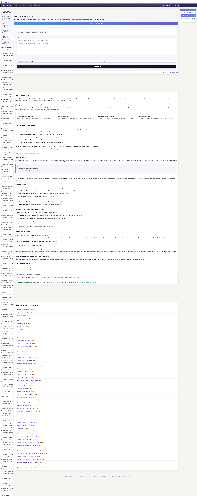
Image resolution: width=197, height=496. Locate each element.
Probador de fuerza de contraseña (7, 357)
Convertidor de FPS (6, 171)
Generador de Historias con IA (24, 431)
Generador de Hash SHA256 (7, 278)
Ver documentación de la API (89, 282)
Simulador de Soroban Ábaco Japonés (7, 476)
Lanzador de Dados (6, 449)
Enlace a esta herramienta (186, 12)
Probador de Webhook (22, 354)
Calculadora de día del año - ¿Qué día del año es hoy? (7, 55)
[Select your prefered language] (175, 5)
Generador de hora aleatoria (7, 266)
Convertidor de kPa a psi (7, 77)
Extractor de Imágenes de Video (7, 106)
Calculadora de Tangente (7, 447)
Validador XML (20, 326)
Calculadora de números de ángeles (7, 444)
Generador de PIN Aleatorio (7, 410)
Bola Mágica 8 (4, 128)
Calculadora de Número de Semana (7, 130)
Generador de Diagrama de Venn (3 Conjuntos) (7, 408)
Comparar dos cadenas (22, 315)
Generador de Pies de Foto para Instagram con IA (29, 450)
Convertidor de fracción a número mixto (7, 309)
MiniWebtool (65, 277)
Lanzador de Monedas (6, 227)
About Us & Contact (128, 476)
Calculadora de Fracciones (7, 237)
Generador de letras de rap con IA (25, 439)
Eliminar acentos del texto (7, 63)
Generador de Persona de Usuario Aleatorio (7, 287)
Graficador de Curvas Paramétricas (7, 415)
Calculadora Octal (5, 135)
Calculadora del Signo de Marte (7, 275)
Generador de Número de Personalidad (7, 488)
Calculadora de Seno (6, 336)
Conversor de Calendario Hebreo (7, 352)
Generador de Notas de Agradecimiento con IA (28, 467)
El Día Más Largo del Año (6, 19)
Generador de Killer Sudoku (7, 377)
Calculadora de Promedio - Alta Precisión (7, 137)
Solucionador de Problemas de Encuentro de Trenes (6, 30)
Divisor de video (5, 323)
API (102, 476)
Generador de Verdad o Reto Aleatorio (7, 427)
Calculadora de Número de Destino (7, 307)
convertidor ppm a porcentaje (7, 125)
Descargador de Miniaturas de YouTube (7, 101)
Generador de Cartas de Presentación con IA (28, 442)
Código (22, 32)
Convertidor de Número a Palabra (7, 268)
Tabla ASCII (20, 352)
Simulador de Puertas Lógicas (7, 251)
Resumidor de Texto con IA (23, 425)
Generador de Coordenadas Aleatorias (7, 369)
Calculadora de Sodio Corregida (7, 468)
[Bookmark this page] (178, 5)
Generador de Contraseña (7, 181)
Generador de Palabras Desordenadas (7, 152)
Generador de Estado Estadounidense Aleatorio (7, 285)
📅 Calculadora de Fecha (7, 60)
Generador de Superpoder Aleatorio (7, 215)
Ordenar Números (5, 154)
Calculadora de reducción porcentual (7, 239)
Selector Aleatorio (5, 142)
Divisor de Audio (5, 169)
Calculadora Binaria (6, 403)
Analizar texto (97, 66)
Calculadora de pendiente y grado (7, 234)
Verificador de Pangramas (23, 385)
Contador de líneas (5, 224)
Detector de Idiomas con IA (23, 320)
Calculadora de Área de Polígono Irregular (7, 217)
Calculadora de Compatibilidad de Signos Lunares (7, 328)
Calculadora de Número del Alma (7, 174)
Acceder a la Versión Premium (188, 18)
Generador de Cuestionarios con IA (25, 419)
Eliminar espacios (5, 118)
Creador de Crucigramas (7, 321)
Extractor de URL (5, 396)
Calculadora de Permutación (7, 198)
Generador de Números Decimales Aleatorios (7, 176)
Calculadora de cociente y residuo (7, 205)
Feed (95, 476)
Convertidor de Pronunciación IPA (25, 394)
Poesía (28, 32)
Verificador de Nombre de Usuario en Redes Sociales (7, 256)
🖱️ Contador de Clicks (6, 140)
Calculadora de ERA (6, 367)
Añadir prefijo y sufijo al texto (7, 394)
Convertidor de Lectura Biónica (24, 312)
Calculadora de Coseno (7, 333)
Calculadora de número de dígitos (7, 413)
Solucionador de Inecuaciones (7, 464)
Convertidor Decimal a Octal (7, 374)
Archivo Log (43, 32)
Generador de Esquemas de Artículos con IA (27, 366)
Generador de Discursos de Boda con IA (26, 465)
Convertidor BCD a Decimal (7, 456)
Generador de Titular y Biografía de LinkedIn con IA (29, 448)
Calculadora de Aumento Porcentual (7, 258)
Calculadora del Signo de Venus (7, 72)
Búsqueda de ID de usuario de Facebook (7, 87)
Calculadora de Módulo (6, 229)
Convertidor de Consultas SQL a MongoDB (27, 380)
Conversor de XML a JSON (23, 377)
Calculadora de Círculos (7, 210)
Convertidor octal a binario (7, 355)
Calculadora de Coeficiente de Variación (7, 200)
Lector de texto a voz (22, 329)
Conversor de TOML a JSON (24, 371)
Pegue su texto (20, 37)
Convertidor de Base (6, 466)
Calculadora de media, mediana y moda (7, 432)
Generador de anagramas (23, 309)
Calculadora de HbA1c (6, 96)
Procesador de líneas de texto (24, 323)
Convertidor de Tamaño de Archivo (7, 280)
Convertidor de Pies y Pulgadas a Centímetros (7, 75)
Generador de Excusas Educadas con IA (26, 400)
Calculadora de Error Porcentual (7, 241)
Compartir (168, 5)
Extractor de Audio (5, 365)
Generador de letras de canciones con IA (27, 436)
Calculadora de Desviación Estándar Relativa (7, 104)
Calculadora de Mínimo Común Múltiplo (7, 485)
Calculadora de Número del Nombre (7, 84)
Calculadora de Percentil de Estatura (7, 123)
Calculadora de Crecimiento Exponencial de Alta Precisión (7, 302)
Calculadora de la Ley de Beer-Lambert (6, 36)
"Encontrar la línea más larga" (23, 277)
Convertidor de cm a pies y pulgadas (7, 67)
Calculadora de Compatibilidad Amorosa (7, 65)
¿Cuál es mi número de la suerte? (7, 157)
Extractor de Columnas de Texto (25, 332)
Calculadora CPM (5, 188)
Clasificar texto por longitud (6, 26)
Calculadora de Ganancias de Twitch (7, 483)
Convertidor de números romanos (7, 297)
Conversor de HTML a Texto (7, 360)
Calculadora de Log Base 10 (7, 381)
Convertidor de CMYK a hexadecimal (7, 406)
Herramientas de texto (7, 5)
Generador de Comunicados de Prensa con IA (28, 462)
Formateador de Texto (6, 186)
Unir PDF (3, 398)
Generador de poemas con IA (24, 434)
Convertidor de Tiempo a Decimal (7, 193)
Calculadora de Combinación (7, 113)
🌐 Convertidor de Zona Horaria (7, 282)
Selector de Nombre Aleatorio (7, 92)
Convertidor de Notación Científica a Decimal (7, 338)
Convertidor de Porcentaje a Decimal (7, 481)
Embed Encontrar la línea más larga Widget (170, 72)
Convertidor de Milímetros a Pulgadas (7, 439)
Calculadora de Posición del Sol (7, 232)
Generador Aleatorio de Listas (7, 133)
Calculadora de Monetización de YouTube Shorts (7, 345)
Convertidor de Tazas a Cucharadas (7, 459)
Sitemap (91, 476)
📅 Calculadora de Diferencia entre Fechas (7, 89)
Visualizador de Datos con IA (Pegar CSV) (27, 411)
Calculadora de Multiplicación (7, 442)
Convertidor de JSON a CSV (24, 374)
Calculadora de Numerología (7, 99)
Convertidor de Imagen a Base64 (25, 346)
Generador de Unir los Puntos (7, 461)
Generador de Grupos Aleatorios (7, 273)
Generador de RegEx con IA (23, 414)
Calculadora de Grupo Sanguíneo (7, 263)
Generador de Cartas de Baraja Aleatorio (7, 150)
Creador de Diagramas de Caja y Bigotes (7, 452)
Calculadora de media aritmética (7, 418)
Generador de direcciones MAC (7, 384)
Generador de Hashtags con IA (24, 360)
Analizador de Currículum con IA (25, 405)
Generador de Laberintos (7, 319)
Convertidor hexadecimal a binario (7, 362)
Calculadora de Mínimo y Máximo (6, 15)
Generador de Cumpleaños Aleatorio (7, 179)
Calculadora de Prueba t (7, 314)
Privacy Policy (118, 476)
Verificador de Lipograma (23, 383)
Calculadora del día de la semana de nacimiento (7, 295)
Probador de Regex (21, 337)
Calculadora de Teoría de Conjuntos (7, 386)
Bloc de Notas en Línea (22, 368)
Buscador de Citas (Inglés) (7, 195)
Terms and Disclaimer (109, 476)
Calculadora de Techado (7, 420)
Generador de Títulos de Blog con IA (26, 357)
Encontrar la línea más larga (23, 318)
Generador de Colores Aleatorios (7, 316)
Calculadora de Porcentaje (7, 437)
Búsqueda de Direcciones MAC (7, 111)
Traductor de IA (21, 428)
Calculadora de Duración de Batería (7, 299)
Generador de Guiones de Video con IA (26, 456)
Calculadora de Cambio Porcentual (7, 331)
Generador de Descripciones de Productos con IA (29, 459)
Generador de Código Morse (7, 164)
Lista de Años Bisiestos (6, 253)
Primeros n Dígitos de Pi (7, 220)
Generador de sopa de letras (7, 208)
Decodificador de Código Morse (7, 473)
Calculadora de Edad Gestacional (7, 145)
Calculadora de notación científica (7, 212)
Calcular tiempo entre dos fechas (7, 246)
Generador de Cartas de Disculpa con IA (27, 402)
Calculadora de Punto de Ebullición (7, 379)
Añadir (162, 5)
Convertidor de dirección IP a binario (7, 348)
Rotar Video (4, 350)
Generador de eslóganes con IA (24, 363)
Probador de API (21, 349)
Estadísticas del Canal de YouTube (7, 249)
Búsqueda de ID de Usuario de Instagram (7, 82)
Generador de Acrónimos (23, 388)
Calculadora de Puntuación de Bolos (7, 425)
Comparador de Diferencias (23, 340)
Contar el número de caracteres (7, 471)
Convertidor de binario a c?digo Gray (7, 389)
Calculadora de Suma (6, 94)
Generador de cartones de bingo (7, 203)
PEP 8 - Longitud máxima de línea (25, 269)
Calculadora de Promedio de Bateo (7, 183)
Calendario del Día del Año (7, 79)
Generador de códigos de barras (7, 423)
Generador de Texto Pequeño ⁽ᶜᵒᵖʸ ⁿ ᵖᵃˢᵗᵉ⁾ (7, 391)
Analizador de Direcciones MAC (7, 401)
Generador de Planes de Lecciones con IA (27, 422)
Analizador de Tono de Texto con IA (25, 408)
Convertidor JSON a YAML (23, 335)
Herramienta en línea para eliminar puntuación (7, 311)
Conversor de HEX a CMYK (7, 490)
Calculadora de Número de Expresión (7, 454)
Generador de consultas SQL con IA (25, 417)
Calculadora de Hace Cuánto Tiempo (7, 372)
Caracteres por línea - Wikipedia (25, 267)
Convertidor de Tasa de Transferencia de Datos (6, 41)
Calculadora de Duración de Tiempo (7, 108)
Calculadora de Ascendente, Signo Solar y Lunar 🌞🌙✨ (7, 53)
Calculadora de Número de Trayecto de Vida (7, 304)
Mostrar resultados (101, 58)
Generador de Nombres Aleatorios (7, 244)
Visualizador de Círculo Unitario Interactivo (7, 270)
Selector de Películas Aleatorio (7, 70)
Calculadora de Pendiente (7, 430)
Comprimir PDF (4, 292)
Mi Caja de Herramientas (186, 20)
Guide (99, 476)
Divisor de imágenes (6, 162)
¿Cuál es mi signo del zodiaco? (7, 191)
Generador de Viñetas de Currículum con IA (27, 445)
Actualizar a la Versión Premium (188, 15)
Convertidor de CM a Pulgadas (7, 340)
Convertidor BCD (5, 343)
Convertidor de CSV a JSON (24, 343)
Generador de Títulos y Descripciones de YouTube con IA (31, 453)
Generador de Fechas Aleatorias (7, 222)
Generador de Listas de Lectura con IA (26, 397)
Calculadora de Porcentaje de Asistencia (7, 435)
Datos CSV (35, 32)
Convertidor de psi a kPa (7, 159)
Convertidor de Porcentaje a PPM (7, 147)
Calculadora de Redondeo (7, 290)
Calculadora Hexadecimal (7, 121)
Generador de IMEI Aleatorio (7, 58)
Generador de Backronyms (23, 391)
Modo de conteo (20, 58)
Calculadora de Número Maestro (7, 116)
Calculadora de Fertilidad (7, 493)
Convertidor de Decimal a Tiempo (7, 166)
